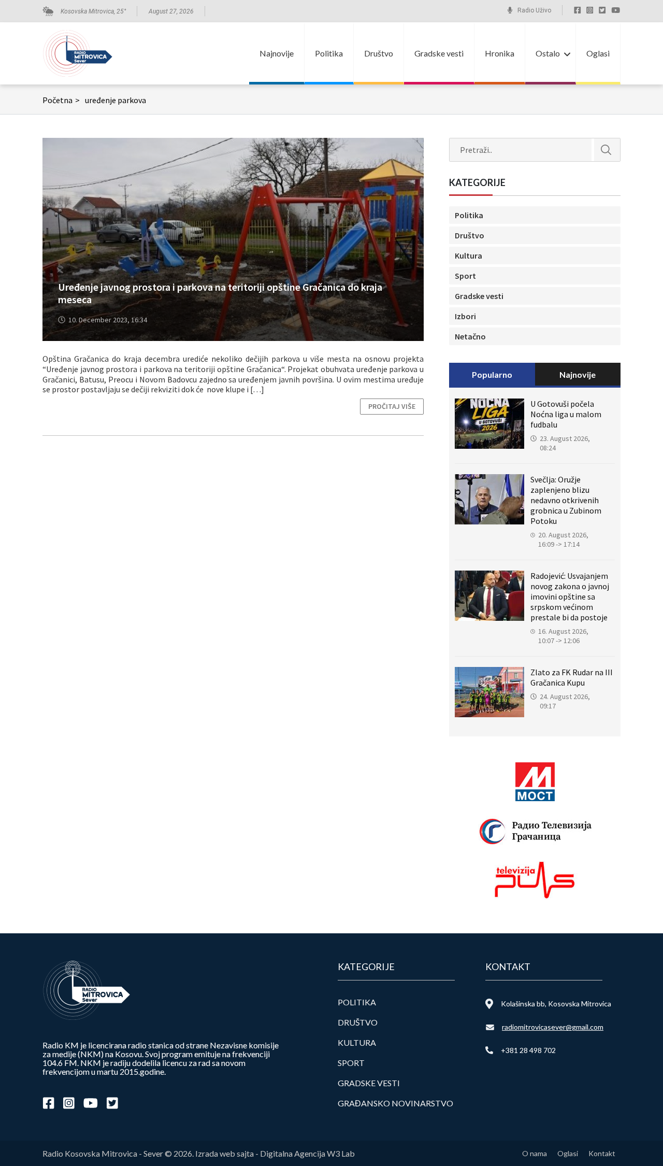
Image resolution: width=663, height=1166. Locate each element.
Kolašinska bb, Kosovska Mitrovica (556, 1003)
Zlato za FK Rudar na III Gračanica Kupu (571, 677)
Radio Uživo (534, 10)
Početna (61, 100)
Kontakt (601, 1153)
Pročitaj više (391, 406)
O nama (534, 1153)
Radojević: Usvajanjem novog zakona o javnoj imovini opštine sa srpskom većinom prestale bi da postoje (569, 596)
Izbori (465, 316)
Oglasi (598, 53)
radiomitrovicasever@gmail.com (552, 1026)
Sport (465, 276)
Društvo (378, 53)
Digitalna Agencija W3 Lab (307, 1153)
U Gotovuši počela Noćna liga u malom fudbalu (565, 414)
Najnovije (277, 53)
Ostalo (548, 53)
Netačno (470, 336)
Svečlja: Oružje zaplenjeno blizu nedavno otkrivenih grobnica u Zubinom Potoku (565, 500)
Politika (329, 53)
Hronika (499, 53)
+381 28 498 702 (528, 1050)
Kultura (468, 255)
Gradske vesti (439, 53)
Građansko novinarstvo (395, 1103)
